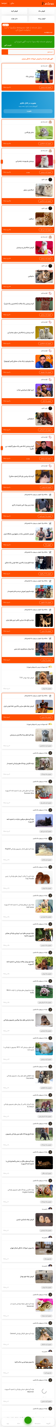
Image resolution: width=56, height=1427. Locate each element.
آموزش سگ (48, 545)
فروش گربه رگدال (46, 860)
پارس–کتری (44, 179)
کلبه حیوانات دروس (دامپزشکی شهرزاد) (37, 667)
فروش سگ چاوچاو (46, 372)
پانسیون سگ (47, 1259)
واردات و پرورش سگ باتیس (40, 753)
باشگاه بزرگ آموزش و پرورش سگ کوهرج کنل (35, 495)
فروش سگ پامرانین (46, 1031)
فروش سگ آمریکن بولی (45, 1002)
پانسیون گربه (48, 1373)
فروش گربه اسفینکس (45, 430)
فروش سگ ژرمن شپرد (45, 516)
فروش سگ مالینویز (46, 602)
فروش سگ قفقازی (46, 1088)
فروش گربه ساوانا (46, 1316)
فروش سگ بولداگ (46, 774)
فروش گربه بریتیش (46, 87)
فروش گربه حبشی (46, 1401)
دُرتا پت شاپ (44, 293)
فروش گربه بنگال (46, 1173)
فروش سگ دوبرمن (46, 945)
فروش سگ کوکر (47, 401)
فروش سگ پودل (46, 660)
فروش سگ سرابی (46, 631)
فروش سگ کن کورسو (45, 574)
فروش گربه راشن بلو (46, 803)
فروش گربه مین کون (46, 230)
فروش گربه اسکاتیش (45, 144)
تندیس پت (44, 1209)
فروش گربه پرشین (46, 487)
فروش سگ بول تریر (46, 917)
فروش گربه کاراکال (46, 1345)
